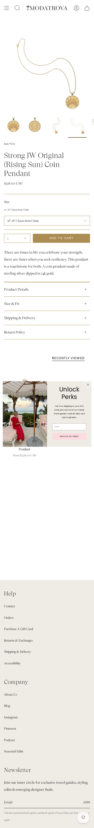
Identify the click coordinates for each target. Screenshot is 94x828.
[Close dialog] (87, 384)
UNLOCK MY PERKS (69, 436)
